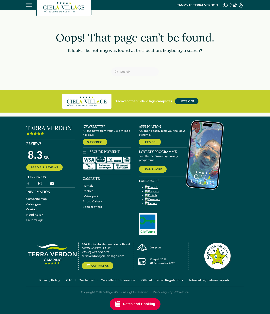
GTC (69, 280)
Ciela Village (35, 220)
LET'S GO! (186, 101)
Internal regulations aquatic (210, 280)
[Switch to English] (152, 191)
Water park (91, 196)
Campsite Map (36, 199)
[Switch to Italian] (151, 203)
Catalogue (33, 204)
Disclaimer (87, 280)
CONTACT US (100, 265)
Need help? (34, 214)
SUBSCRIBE (95, 142)
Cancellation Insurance (118, 280)
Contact (32, 209)
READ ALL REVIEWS (44, 167)
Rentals (88, 185)
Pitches (88, 191)
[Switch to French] (151, 187)
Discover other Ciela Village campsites (143, 101)
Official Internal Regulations (162, 280)
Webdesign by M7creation (171, 292)
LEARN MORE (152, 169)
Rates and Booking (139, 304)
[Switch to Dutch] (151, 195)
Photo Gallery (92, 201)
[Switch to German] (152, 199)
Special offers (92, 207)
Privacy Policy (49, 280)
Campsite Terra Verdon (197, 5)
